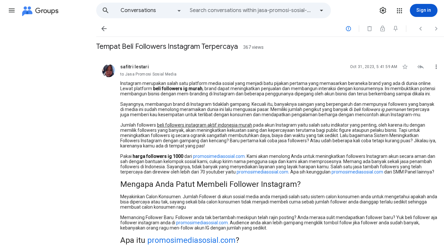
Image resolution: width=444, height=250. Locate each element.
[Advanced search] (321, 10)
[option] (151, 10)
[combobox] (252, 10)
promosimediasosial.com (219, 156)
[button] (12, 10)
